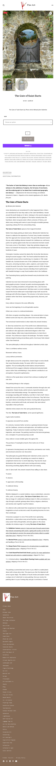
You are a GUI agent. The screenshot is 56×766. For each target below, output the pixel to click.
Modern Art (19, 159)
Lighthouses (6, 716)
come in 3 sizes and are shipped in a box (30, 540)
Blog (4, 686)
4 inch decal (26, 153)
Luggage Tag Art (8, 721)
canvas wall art (8, 157)
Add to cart (28, 138)
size (5, 116)
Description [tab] (7, 172)
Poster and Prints (9, 161)
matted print (42, 157)
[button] (50, 13)
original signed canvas (39, 159)
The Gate (44, 161)
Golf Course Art (8, 718)
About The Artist (8, 617)
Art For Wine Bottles (9, 724)
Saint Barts (28, 161)
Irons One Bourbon (8, 644)
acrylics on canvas (47, 155)
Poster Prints (40, 153)
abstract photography (36, 155)
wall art (49, 161)
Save (6, 12)
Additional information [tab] (11, 176)
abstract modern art (26, 155)
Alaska (5, 689)
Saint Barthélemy (21, 161)
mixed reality (12, 159)
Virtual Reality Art (48, 153)
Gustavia (36, 157)
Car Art (5, 670)
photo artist (48, 159)
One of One (6, 625)
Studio (5, 631)
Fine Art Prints (8, 694)
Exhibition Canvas (8, 705)
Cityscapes (6, 678)
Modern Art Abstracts (9, 657)
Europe (5, 676)
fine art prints (30, 157)
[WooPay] (28, 145)
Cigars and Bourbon (9, 628)
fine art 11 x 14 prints (20, 157)
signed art (39, 161)
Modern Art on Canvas (28, 159)
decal (13, 157)
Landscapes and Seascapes (16, 153)
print (15, 161)
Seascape (34, 161)
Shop (4, 609)
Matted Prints (33, 153)
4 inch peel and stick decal (13, 155)
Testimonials (7, 708)
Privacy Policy (20, 757)
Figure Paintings (8, 668)
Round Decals (7, 697)
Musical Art (6, 673)
